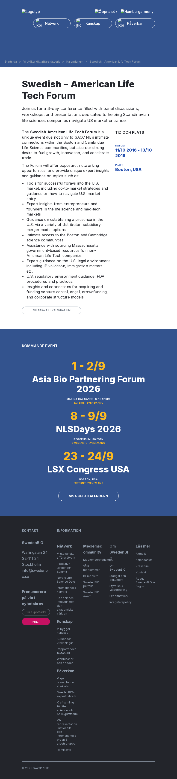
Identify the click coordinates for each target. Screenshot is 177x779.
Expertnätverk (118, 596)
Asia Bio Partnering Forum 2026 (88, 384)
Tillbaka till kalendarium (51, 310)
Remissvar (64, 750)
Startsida (11, 61)
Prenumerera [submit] (41, 621)
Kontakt (141, 572)
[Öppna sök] (106, 11)
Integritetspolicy (120, 602)
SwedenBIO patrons (91, 584)
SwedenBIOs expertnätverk (66, 694)
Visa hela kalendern (88, 496)
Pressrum (142, 566)
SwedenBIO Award (91, 594)
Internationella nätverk (66, 589)
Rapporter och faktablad (66, 651)
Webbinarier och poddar (65, 661)
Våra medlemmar (91, 568)
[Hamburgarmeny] (137, 11)
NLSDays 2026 (88, 429)
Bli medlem (90, 576)
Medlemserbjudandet (98, 559)
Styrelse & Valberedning (118, 588)
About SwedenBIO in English (145, 582)
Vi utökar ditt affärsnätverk (41, 61)
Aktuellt (141, 553)
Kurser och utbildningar (65, 641)
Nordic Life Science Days (66, 579)
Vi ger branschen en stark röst (66, 682)
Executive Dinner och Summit (64, 567)
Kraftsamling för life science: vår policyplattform (67, 708)
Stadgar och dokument (117, 577)
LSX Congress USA (88, 469)
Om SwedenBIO (117, 567)
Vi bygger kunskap (63, 631)
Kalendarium (74, 61)
